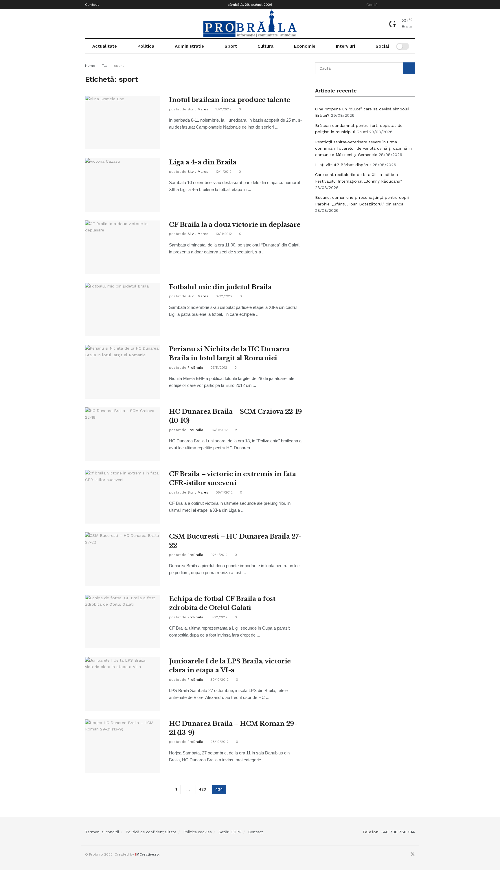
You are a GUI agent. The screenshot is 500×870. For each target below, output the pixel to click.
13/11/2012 (222, 109)
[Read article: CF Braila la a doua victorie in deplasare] (122, 247)
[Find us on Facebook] (405, 854)
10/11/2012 (223, 234)
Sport (231, 46)
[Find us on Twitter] (412, 854)
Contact (92, 5)
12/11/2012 (222, 172)
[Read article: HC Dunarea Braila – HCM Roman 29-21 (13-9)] (122, 746)
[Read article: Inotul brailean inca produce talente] (122, 122)
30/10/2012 (219, 680)
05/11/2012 (223, 492)
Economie (304, 46)
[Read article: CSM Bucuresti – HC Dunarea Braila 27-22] (122, 559)
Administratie (189, 46)
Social (382, 46)
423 (202, 789)
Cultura (265, 46)
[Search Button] (411, 4)
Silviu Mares (198, 109)
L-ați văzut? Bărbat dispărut (343, 164)
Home (90, 66)
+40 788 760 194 (397, 832)
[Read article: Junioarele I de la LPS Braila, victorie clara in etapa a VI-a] (122, 684)
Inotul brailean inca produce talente (229, 100)
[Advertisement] (365, 261)
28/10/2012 (219, 742)
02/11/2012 (218, 555)
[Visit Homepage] (250, 23)
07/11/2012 (223, 296)
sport (119, 66)
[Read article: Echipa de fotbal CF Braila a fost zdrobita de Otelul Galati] (122, 621)
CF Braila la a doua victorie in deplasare (234, 225)
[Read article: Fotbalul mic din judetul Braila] (122, 310)
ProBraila (195, 368)
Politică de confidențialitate (151, 832)
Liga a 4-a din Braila (202, 162)
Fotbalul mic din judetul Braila (220, 287)
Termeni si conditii (102, 832)
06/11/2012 (218, 430)
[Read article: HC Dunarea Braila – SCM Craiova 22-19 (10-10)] (122, 434)
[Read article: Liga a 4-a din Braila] (122, 185)
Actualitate (104, 46)
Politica (145, 46)
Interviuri (345, 46)
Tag (104, 66)
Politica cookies (197, 832)
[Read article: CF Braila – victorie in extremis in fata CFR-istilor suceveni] (122, 497)
